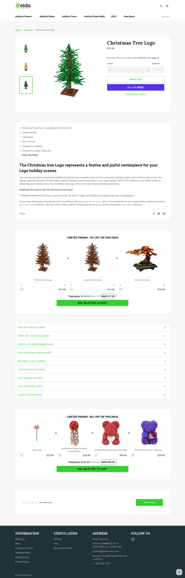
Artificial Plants (47, 16)
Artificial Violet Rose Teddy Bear (148, 450)
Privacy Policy (22, 561)
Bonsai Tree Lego (142, 280)
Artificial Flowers (23, 16)
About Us (20, 539)
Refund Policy (22, 557)
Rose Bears (129, 16)
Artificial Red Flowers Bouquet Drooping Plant (74, 449)
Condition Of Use (24, 548)
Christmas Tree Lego (45, 30)
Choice (110, 64)
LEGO (114, 16)
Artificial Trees (69, 16)
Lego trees (28, 204)
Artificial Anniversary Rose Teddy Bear (111, 450)
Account (166, 16)
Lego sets (126, 204)
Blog (17, 543)
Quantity (156, 64)
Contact (58, 539)
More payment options (136, 94)
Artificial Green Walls (94, 16)
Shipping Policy (23, 552)
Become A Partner (63, 548)
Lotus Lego (37, 450)
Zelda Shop (27, 575)
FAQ (56, 543)
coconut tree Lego (91, 201)
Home (18, 30)
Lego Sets (28, 30)
